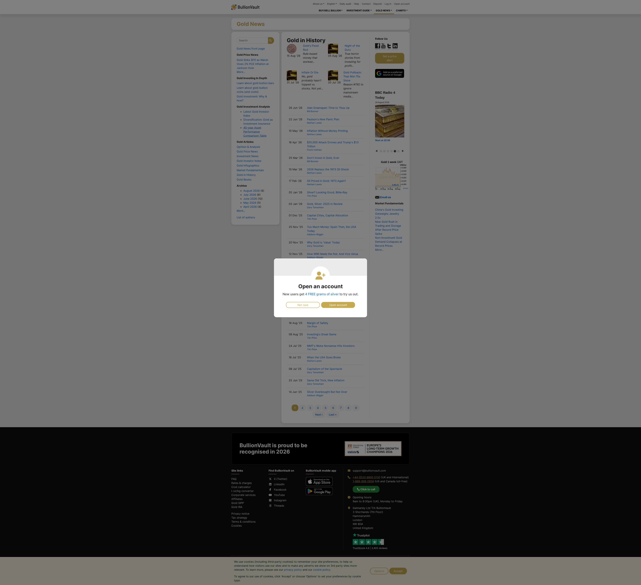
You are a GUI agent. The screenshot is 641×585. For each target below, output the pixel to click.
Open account (338, 305)
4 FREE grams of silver (322, 294)
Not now (302, 305)
